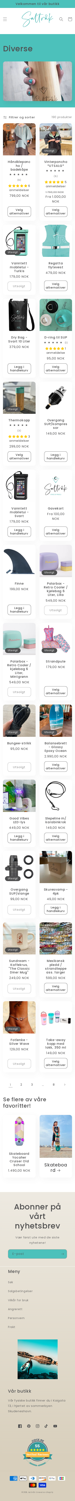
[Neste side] (64, 1084)
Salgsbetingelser (20, 1291)
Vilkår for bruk (18, 1300)
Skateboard (55, 1167)
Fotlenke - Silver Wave (19, 1042)
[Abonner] (62, 1254)
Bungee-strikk (19, 743)
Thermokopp (19, 420)
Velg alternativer (19, 211)
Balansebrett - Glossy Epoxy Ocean (56, 747)
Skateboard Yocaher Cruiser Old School (19, 1159)
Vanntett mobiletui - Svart (19, 512)
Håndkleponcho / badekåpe (19, 165)
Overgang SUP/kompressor (55, 424)
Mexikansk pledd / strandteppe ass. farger (56, 966)
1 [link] (10, 1085)
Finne (19, 583)
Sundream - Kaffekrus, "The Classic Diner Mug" (19, 966)
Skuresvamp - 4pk (56, 891)
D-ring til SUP (55, 337)
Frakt (11, 1327)
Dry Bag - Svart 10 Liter (19, 339)
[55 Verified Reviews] (37, 1468)
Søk (10, 1282)
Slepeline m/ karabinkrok (55, 820)
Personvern (16, 1318)
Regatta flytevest (55, 265)
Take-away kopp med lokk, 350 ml (55, 1044)
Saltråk (32, 1492)
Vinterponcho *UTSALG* (55, 163)
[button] (5, 19)
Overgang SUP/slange (19, 891)
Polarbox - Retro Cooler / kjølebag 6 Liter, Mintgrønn (19, 669)
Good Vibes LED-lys (19, 820)
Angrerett (15, 1309)
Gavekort (56, 508)
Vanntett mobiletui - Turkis (19, 267)
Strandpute (56, 661)
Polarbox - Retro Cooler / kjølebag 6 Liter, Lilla (56, 589)
